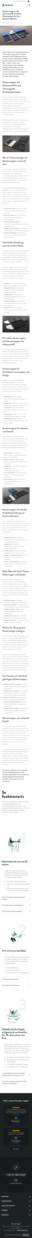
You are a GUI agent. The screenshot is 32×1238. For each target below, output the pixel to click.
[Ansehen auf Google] (16, 1118)
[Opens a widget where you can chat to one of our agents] (25, 1235)
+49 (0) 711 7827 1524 (21, 1)
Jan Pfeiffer (6, 23)
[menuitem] (13, 1234)
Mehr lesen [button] (16, 1114)
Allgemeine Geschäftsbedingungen (12, 1234)
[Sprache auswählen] (28, 1)
